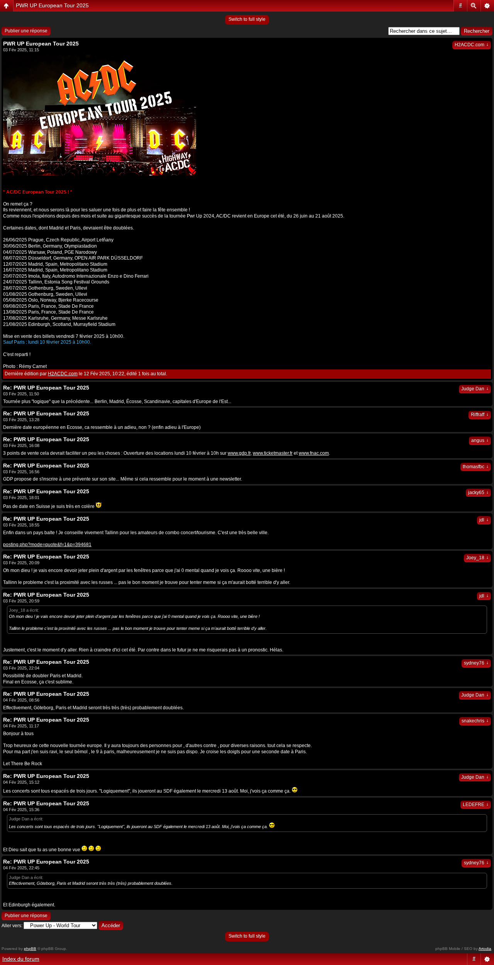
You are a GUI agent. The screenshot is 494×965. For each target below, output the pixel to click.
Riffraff (480, 414)
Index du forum (20, 959)
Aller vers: (12, 925)
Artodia (485, 948)
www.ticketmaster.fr (273, 453)
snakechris (475, 721)
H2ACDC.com (472, 44)
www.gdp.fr (239, 453)
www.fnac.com (314, 453)
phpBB (30, 948)
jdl (484, 520)
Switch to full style (247, 19)
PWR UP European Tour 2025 (52, 5)
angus (480, 440)
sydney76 (476, 663)
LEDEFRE (476, 804)
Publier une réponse (26, 31)
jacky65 (478, 492)
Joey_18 (477, 557)
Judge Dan (475, 388)
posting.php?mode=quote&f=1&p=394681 (47, 544)
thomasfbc (476, 466)
